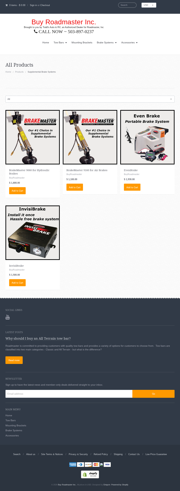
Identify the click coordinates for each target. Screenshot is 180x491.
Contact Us (134, 454)
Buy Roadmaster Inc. (63, 22)
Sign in (33, 5)
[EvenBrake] (147, 137)
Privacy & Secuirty (78, 454)
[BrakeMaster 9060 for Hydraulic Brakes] (32, 137)
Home (45, 42)
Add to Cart (17, 190)
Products (19, 72)
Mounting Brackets (82, 42)
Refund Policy (101, 454)
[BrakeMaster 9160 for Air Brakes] (90, 137)
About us (30, 454)
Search (16, 454)
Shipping (118, 454)
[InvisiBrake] (32, 232)
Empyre (107, 485)
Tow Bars (59, 42)
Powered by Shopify (119, 485)
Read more (14, 360)
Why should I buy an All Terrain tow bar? (38, 338)
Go (153, 393)
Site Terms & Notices (52, 454)
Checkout (45, 5)
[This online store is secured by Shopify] (90, 474)
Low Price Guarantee (156, 454)
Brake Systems (105, 42)
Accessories (128, 42)
